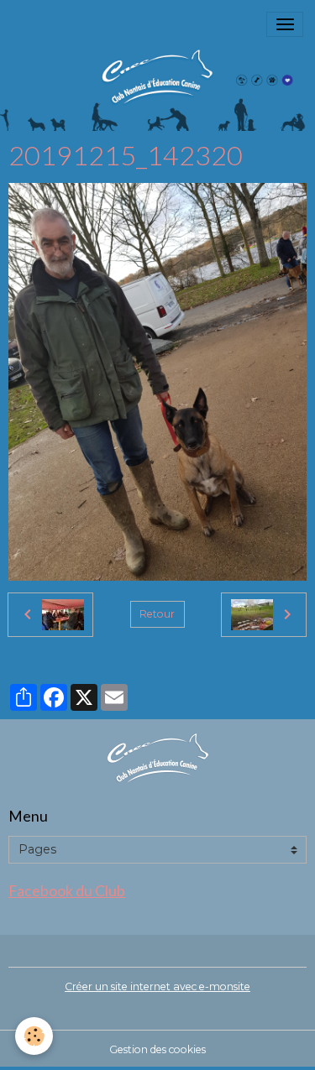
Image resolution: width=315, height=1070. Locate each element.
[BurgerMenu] (284, 24)
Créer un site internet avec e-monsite (157, 986)
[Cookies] (34, 1036)
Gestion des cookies (157, 1049)
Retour (157, 614)
